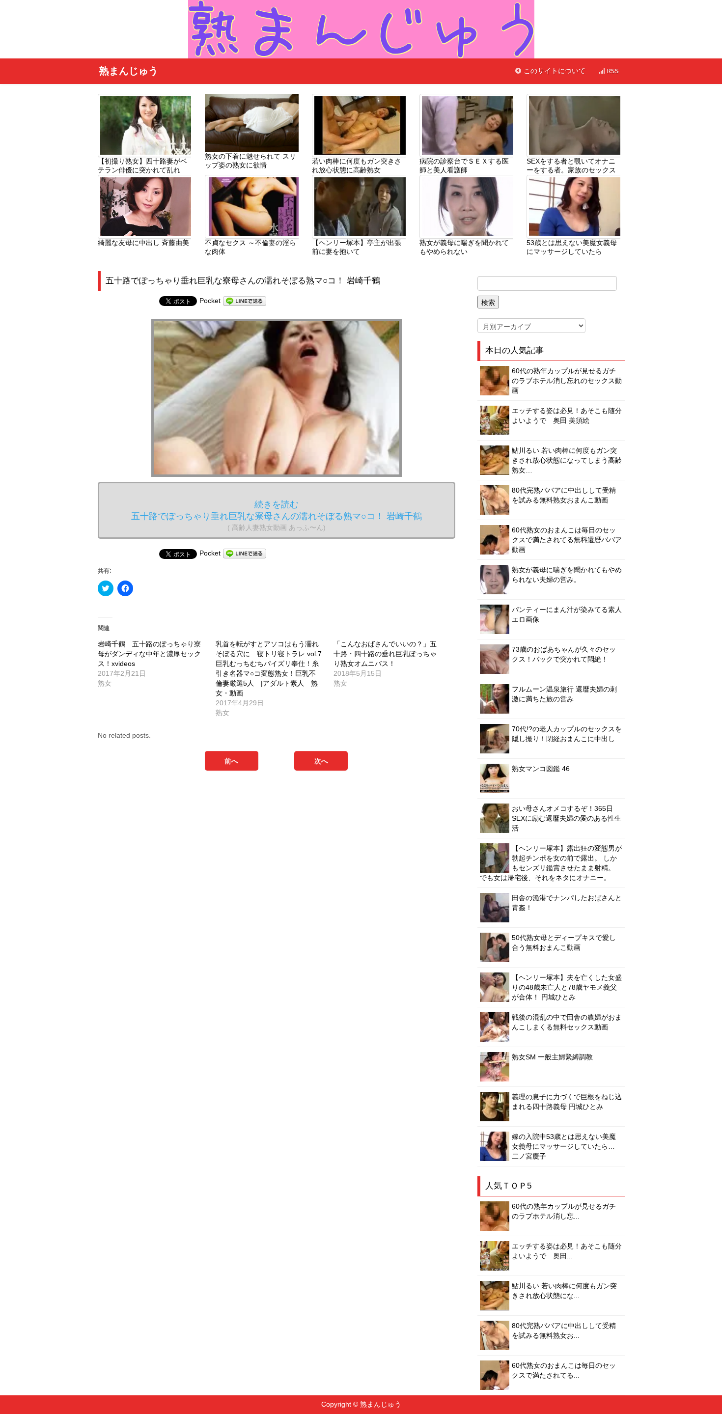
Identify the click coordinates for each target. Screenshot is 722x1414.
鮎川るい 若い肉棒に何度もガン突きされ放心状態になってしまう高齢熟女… (567, 460)
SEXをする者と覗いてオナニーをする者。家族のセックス (571, 165)
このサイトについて (553, 71)
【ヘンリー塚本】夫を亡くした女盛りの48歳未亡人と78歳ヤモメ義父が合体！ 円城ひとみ (567, 987)
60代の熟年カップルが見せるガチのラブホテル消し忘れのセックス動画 (567, 380)
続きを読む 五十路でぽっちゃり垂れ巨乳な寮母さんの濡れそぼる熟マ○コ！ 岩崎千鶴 (276, 515)
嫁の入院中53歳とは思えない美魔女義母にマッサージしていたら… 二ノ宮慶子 (564, 1146)
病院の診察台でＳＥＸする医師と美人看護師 (464, 165)
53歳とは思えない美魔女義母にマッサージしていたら (572, 247)
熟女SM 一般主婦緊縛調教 (552, 1057)
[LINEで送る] (244, 301)
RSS (612, 71)
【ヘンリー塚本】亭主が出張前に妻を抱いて (356, 247)
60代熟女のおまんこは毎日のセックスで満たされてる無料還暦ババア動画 (567, 540)
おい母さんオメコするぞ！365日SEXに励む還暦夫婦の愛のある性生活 (566, 818)
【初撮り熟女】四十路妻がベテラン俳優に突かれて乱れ (142, 165)
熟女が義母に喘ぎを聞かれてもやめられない (464, 247)
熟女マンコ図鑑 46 (541, 769)
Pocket (210, 301)
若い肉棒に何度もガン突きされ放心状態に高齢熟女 (356, 165)
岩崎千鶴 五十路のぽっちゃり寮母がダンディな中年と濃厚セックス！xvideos (149, 653)
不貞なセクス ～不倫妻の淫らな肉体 (250, 247)
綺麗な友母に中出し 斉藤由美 (143, 243)
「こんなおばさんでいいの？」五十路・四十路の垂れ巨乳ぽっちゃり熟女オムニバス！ (385, 653)
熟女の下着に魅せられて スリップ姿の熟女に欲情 (250, 160)
